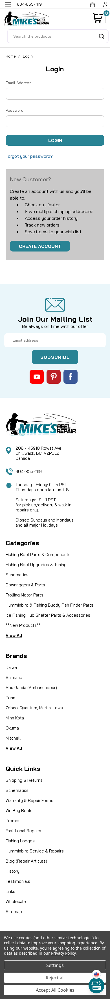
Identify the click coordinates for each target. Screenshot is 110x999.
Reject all (55, 978)
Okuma (12, 728)
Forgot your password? (29, 156)
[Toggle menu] (8, 7)
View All (14, 635)
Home (11, 56)
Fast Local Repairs (23, 830)
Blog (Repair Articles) (26, 861)
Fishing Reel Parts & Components (38, 554)
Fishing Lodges (20, 840)
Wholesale (16, 901)
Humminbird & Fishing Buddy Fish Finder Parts (49, 605)
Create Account (40, 246)
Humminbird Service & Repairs (35, 851)
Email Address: (19, 82)
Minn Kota (15, 718)
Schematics (17, 574)
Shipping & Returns (24, 780)
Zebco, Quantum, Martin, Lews (34, 707)
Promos (13, 820)
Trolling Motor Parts (24, 595)
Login (28, 56)
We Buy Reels (19, 810)
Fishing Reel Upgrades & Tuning (36, 564)
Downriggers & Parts (25, 584)
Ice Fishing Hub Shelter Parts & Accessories (48, 615)
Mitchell (13, 738)
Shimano (14, 677)
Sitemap (14, 911)
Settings (55, 965)
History (12, 871)
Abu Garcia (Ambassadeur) (31, 687)
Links (10, 891)
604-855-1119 (29, 471)
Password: (15, 110)
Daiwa (11, 667)
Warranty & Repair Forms (29, 800)
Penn (10, 697)
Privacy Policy (63, 953)
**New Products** (23, 625)
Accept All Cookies (55, 990)
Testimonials (18, 881)
